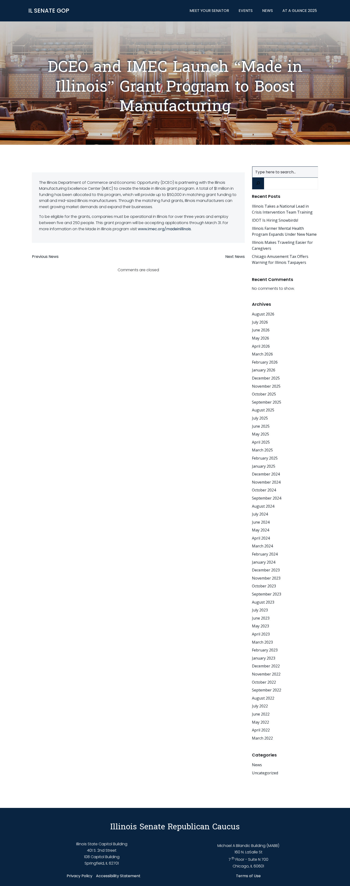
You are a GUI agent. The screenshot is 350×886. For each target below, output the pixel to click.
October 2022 (264, 682)
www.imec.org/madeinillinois (164, 229)
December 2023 (266, 570)
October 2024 (264, 490)
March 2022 (262, 738)
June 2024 (261, 522)
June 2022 (261, 714)
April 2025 (261, 442)
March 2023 (262, 642)
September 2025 (266, 402)
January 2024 (263, 562)
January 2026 (263, 370)
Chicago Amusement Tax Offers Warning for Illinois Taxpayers (280, 259)
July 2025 (260, 418)
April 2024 (261, 538)
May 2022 (260, 722)
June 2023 (261, 618)
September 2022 (266, 690)
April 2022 (261, 730)
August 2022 (263, 698)
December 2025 (266, 378)
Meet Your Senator (209, 10)
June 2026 (261, 330)
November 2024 (266, 482)
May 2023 (260, 626)
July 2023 (260, 610)
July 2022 (260, 706)
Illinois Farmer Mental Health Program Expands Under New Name (284, 231)
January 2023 (263, 658)
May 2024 (260, 530)
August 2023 (263, 602)
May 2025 (260, 434)
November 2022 (266, 674)
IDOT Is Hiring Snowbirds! (275, 220)
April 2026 (261, 346)
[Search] (258, 183)
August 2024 (263, 506)
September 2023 (266, 594)
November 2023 (266, 578)
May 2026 (260, 338)
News (267, 10)
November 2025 (266, 386)
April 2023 (261, 634)
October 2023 (264, 586)
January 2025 (263, 466)
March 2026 (262, 354)
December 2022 (266, 666)
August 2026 (263, 314)
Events (246, 10)
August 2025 (263, 410)
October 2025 (264, 394)
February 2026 (265, 362)
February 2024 (265, 554)
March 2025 (262, 450)
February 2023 (265, 650)
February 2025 (265, 458)
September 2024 (266, 498)
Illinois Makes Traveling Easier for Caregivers (282, 245)
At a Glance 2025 (299, 10)
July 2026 (260, 322)
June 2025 (261, 426)
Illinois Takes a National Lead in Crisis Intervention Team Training (282, 209)
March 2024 (262, 546)
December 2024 (266, 474)
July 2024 (260, 514)
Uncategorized (265, 773)
